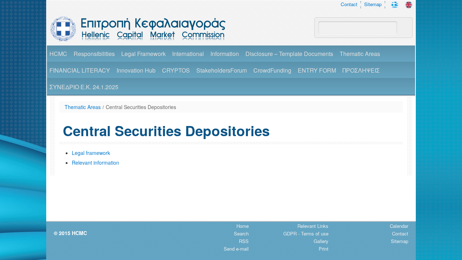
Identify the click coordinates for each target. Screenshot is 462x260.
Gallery (321, 241)
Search (241, 233)
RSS (244, 241)
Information (224, 53)
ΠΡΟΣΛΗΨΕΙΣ (361, 70)
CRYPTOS (176, 70)
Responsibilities (94, 53)
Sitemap (373, 4)
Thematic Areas (360, 53)
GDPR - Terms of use (305, 233)
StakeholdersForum (221, 70)
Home (242, 225)
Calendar (399, 225)
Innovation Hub (136, 70)
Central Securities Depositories (141, 106)
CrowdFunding (272, 70)
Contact (349, 4)
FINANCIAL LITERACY (79, 70)
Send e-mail (236, 248)
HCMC (58, 53)
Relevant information (95, 162)
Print (323, 248)
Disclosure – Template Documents (289, 53)
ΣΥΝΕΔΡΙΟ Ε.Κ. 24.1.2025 (83, 87)
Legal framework (91, 152)
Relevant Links (312, 225)
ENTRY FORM (317, 70)
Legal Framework (143, 53)
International (188, 53)
